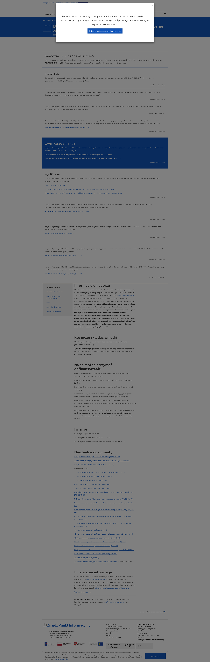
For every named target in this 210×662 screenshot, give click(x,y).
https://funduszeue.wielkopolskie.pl (105, 31)
